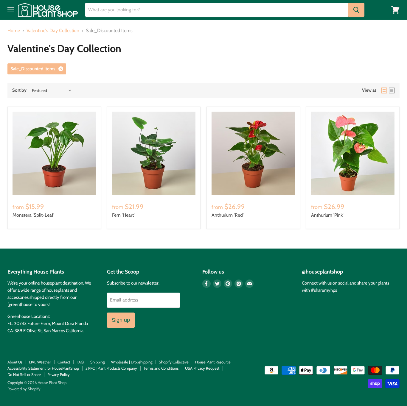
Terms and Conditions (161, 368)
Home (13, 30)
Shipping (97, 362)
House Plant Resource (213, 362)
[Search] (356, 10)
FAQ (80, 362)
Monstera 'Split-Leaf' (33, 215)
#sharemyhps (324, 290)
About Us (14, 362)
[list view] (392, 90)
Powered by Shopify (24, 388)
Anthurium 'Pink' (327, 215)
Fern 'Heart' (123, 215)
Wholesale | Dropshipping (131, 362)
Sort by (19, 90)
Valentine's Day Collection (53, 30)
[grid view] (384, 90)
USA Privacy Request (202, 368)
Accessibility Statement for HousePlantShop (43, 368)
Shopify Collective (174, 362)
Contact (64, 362)
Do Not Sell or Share (24, 374)
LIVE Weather (40, 362)
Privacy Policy (58, 374)
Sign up (121, 320)
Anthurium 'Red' (228, 215)
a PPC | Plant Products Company (111, 368)
